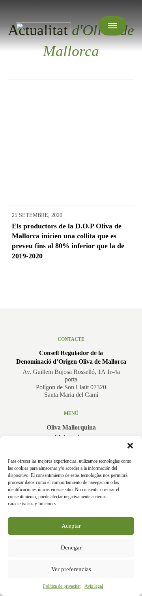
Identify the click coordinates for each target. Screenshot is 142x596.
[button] (130, 446)
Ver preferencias (71, 569)
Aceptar (71, 526)
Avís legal (93, 586)
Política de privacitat (61, 586)
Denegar (71, 547)
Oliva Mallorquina (71, 427)
